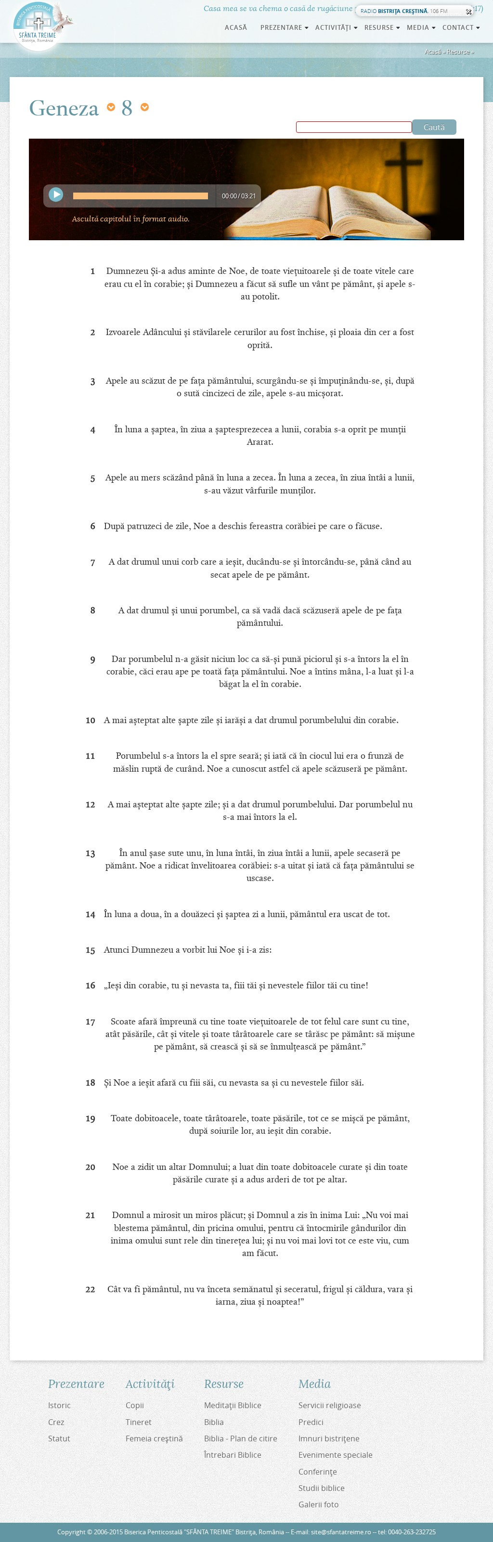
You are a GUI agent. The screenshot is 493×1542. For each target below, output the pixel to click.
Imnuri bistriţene (329, 1438)
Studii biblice (321, 1488)
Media (422, 27)
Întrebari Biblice (232, 1455)
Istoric (59, 1405)
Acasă (236, 27)
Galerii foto (318, 1504)
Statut (59, 1438)
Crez (56, 1422)
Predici (311, 1422)
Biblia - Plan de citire (240, 1438)
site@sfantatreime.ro (341, 1532)
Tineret (139, 1422)
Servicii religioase (329, 1405)
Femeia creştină (154, 1438)
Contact (461, 27)
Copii (135, 1405)
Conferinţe (317, 1471)
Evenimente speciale (335, 1455)
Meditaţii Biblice (232, 1405)
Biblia (214, 1422)
